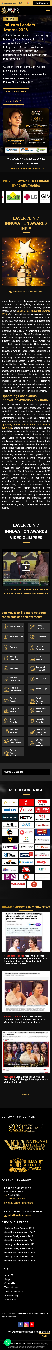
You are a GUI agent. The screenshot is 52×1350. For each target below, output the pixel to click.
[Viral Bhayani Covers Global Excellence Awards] (10, 839)
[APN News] (26, 847)
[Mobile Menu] (48, 10)
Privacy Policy (11, 1295)
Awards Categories (34, 159)
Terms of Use (11, 1287)
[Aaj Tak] (26, 869)
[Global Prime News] (10, 869)
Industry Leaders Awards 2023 (19, 1244)
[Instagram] (26, 1324)
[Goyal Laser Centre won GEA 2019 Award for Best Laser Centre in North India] (26, 567)
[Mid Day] (10, 810)
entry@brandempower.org (20, 1202)
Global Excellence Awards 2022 (19, 1260)
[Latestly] (10, 847)
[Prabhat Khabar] (10, 862)
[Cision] (42, 869)
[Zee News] (26, 810)
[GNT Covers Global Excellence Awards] (42, 802)
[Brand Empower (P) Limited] (10, 10)
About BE (8, 1275)
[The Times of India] (42, 810)
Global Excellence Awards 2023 (19, 1252)
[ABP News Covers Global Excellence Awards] (26, 802)
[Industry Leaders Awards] (26, 1165)
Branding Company (35, 1347)
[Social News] (18, 884)
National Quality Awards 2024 (18, 1236)
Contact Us (9, 1283)
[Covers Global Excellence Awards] (10, 817)
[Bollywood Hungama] (26, 862)
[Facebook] (20, 1324)
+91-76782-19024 (17, 1198)
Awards (16, 159)
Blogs (7, 1279)
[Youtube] (32, 1324)
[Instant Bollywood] (26, 877)
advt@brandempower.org (20, 1215)
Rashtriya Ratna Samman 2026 (19, 1228)
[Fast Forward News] (42, 877)
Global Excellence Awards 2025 (19, 1232)
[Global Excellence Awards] (26, 1128)
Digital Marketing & (16, 1347)
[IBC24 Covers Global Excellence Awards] (42, 832)
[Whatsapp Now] (7, 1342)
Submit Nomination (42, 3)
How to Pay (10, 1299)
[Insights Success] (10, 877)
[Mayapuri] (42, 862)
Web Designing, (41, 1343)
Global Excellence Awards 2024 (19, 1240)
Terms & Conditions (13, 1291)
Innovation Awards (27, 164)
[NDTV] (26, 817)
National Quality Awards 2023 (18, 1248)
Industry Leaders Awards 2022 (19, 1256)
